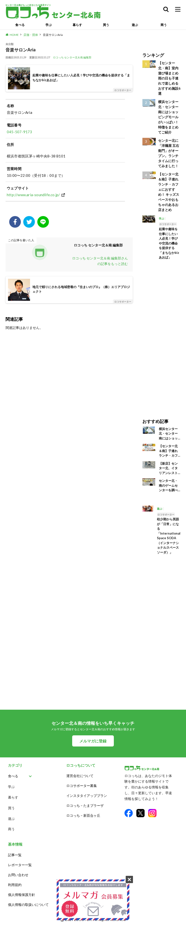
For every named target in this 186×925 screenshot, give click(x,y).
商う (164, 25)
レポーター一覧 (20, 865)
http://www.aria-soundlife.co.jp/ (33, 195)
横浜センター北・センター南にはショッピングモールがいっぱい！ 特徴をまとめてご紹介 (168, 117)
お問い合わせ (18, 875)
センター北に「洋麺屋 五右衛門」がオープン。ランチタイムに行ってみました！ (168, 153)
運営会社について (79, 776)
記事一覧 (15, 855)
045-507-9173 (19, 132)
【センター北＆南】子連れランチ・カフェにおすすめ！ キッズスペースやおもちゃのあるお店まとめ (168, 192)
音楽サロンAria (53, 35)
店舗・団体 (30, 35)
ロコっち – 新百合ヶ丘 (83, 815)
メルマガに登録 (93, 740)
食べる (20, 25)
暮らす (77, 25)
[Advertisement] (161, 335)
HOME (14, 35)
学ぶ (49, 25)
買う (106, 25)
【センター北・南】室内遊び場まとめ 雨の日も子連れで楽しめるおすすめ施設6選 (169, 78)
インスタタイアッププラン (86, 795)
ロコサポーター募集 (81, 786)
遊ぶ (135, 25)
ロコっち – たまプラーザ (85, 805)
